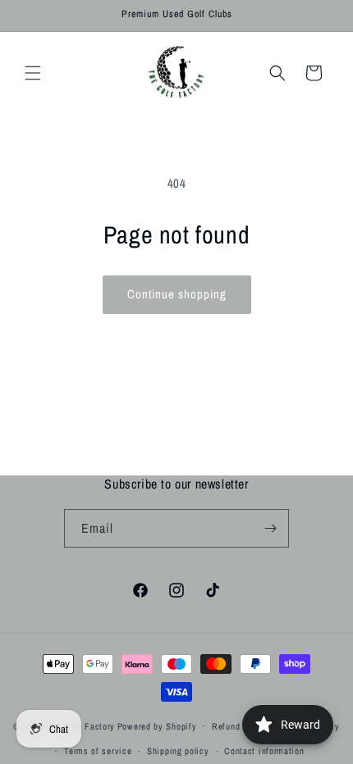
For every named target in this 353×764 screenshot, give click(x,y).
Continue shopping (177, 293)
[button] (33, 73)
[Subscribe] (270, 528)
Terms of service (97, 751)
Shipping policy (178, 751)
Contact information (264, 751)
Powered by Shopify (157, 725)
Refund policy (239, 726)
